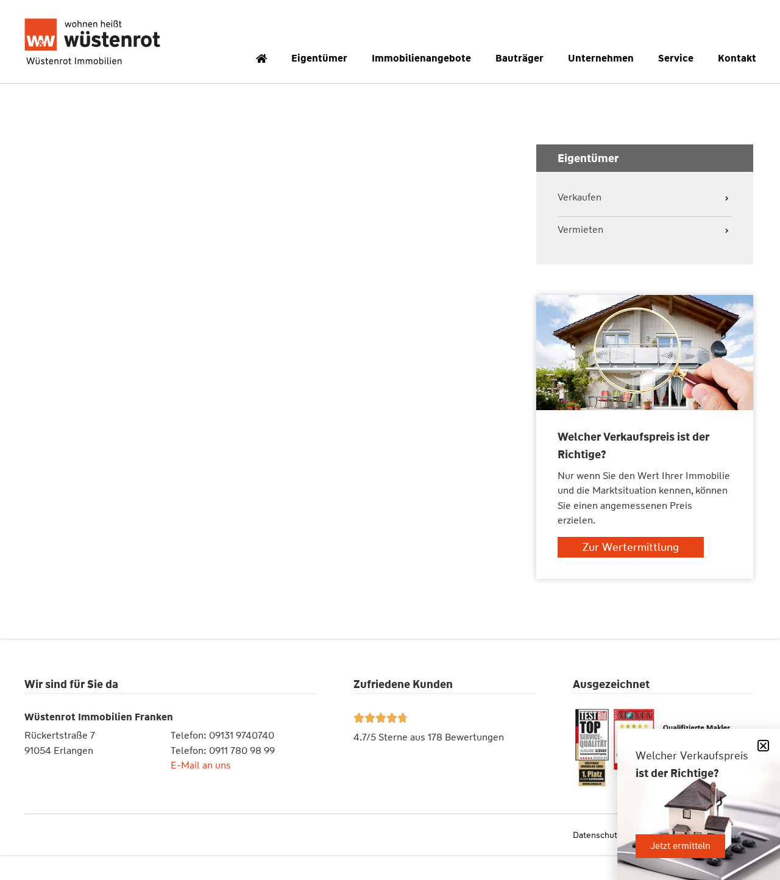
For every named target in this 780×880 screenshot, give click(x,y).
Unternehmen (601, 58)
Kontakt (737, 58)
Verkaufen (579, 198)
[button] (763, 745)
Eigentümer (319, 58)
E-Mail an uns (201, 765)
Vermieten (580, 230)
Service (675, 58)
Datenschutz (597, 835)
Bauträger (519, 58)
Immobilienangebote (421, 58)
